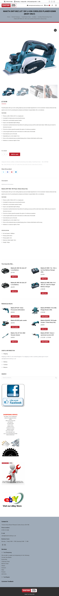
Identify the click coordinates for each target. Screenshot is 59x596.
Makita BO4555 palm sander (19, 320)
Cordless (12, 161)
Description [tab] (5, 180)
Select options (15, 316)
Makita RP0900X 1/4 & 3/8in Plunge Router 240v (48, 309)
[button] (55, 30)
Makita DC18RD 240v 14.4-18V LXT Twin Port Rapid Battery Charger (48, 284)
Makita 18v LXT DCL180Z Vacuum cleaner (18, 334)
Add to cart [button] (14, 276)
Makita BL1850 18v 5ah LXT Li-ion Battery (19, 283)
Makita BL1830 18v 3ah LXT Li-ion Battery (19, 269)
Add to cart (14, 154)
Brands (8, 161)
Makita (30, 161)
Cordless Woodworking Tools (21, 161)
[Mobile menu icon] (55, 5)
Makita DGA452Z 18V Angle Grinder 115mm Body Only (48, 321)
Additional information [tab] (7, 184)
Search (56, 377)
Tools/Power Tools (36, 161)
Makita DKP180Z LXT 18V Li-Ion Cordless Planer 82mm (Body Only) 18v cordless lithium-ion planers (23, 164)
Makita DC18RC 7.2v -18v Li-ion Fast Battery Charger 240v (49, 270)
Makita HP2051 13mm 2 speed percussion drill (47, 334)
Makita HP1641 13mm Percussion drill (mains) (18, 309)
